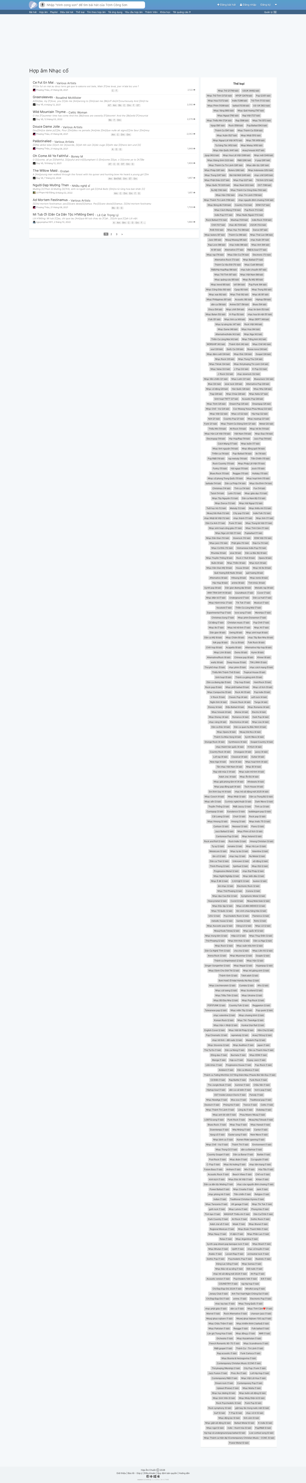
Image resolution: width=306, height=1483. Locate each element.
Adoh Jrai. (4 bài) (227, 776)
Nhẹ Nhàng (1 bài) (241, 1129)
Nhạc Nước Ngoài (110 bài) (249, 215)
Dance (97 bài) (260, 229)
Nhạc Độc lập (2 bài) (222, 906)
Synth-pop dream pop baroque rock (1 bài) (228, 1244)
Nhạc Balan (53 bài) (215, 314)
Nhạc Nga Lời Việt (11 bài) (228, 533)
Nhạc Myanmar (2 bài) (241, 955)
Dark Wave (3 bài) (264, 801)
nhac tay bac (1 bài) (225, 1303)
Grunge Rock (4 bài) (215, 742)
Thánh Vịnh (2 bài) (228, 975)
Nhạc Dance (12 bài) (225, 503)
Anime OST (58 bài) (239, 304)
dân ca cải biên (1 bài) (240, 1090)
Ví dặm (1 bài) (236, 1234)
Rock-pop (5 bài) (213, 687)
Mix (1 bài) (249, 1169)
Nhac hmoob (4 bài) (221, 712)
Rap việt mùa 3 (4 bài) (224, 771)
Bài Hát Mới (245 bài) (240, 175)
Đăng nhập (249, 4)
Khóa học (165, 12)
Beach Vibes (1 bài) (242, 1174)
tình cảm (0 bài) (251, 1418)
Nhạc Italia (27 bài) (258, 394)
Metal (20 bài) (266, 423)
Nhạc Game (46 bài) (228, 329)
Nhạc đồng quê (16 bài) (253, 448)
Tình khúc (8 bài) (256, 582)
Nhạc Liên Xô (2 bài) (263, 950)
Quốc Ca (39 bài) (235, 349)
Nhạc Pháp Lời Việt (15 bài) (251, 463)
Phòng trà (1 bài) (231, 1104)
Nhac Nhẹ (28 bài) (262, 389)
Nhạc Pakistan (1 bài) (219, 1328)
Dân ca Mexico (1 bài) (248, 1070)
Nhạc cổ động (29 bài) (217, 389)
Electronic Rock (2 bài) (248, 886)
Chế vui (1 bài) (263, 1174)
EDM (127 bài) (263, 205)
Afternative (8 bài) (218, 577)
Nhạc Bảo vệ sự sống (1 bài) (229, 1268)
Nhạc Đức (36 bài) (243, 354)
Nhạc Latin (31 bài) (240, 379)
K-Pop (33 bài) (259, 369)
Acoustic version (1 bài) (218, 1278)
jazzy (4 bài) (261, 751)
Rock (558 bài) (236, 125)
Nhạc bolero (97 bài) (215, 234)
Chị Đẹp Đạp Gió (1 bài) (217, 1298)
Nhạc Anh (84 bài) (260, 244)
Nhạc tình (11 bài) (264, 518)
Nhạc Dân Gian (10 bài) (217, 538)
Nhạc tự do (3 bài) (239, 851)
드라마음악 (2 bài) (240, 881)
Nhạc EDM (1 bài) (258, 1055)
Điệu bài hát (67, 12)
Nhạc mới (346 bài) (263, 155)
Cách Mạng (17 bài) (227, 443)
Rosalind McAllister (68, 97)
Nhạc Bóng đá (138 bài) (219, 205)
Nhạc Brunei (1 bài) (258, 1224)
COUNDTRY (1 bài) (228, 1283)
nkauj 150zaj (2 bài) (262, 1035)
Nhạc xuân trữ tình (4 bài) (251, 771)
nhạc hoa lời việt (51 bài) (260, 314)
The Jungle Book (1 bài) (219, 1085)
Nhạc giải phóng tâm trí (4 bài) (228, 781)
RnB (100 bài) (216, 229)
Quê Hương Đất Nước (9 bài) (228, 573)
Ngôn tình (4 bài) (218, 702)
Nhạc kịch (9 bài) (257, 563)
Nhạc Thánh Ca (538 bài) (250, 130)
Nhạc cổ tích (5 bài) (262, 687)
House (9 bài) (242, 568)
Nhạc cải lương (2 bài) (226, 990)
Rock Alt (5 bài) (242, 692)
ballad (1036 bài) (241, 105)
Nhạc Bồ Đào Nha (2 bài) (226, 1000)
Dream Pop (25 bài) (239, 403)
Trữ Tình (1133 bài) (260, 100)
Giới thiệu (121, 1473)
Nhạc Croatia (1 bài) (243, 1189)
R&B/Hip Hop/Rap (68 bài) (224, 269)
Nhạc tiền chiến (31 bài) (216, 379)
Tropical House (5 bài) (254, 672)
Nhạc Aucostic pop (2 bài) (220, 925)
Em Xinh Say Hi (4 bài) (220, 791)
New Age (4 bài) (218, 761)
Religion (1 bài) (262, 1194)
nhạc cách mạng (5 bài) (261, 667)
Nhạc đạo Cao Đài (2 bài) (224, 896)
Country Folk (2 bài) (239, 1005)
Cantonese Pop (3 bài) (227, 836)
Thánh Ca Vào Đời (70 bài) (228, 264)
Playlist (54, 12)
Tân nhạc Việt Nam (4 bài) (229, 766)
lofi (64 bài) (239, 284)
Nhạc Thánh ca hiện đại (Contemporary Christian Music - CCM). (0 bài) (239, 1437)
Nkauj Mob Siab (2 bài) (258, 901)
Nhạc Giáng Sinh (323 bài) (220, 160)
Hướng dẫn (184, 1473)
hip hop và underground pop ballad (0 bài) (224, 1433)
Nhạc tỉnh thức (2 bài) (239, 940)
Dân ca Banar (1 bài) (243, 1154)
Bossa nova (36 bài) (257, 349)
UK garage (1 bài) (239, 1204)
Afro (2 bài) (262, 985)
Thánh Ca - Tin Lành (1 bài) (249, 1348)
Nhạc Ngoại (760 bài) (228, 115)
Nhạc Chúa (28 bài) (235, 394)
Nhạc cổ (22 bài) (239, 413)
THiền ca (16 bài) (220, 453)
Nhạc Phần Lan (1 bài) (258, 1234)
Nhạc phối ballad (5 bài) (237, 687)
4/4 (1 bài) (266, 1278)
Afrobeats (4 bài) (255, 781)
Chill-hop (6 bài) (214, 647)
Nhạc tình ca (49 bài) (234, 319)
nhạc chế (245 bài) (263, 175)
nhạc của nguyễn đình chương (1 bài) (255, 1184)
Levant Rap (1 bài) (234, 1254)
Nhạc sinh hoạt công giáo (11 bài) (225, 528)
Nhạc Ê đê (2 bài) (219, 881)
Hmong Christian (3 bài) (261, 841)
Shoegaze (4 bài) (242, 751)
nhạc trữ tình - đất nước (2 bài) (227, 1040)
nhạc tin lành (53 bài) (258, 309)
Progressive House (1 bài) (238, 1065)
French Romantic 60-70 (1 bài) (224, 1343)
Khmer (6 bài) (263, 657)
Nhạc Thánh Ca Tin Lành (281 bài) (226, 165)
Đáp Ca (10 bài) (260, 543)
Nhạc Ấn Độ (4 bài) (249, 776)
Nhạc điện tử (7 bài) (215, 597)
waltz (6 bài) (217, 662)
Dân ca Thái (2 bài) (219, 861)
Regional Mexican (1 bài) (222, 1229)
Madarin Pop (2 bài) (255, 1040)
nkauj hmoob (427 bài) (253, 150)
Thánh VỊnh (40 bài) (239, 344)
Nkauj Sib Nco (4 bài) (250, 732)
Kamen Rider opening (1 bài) (250, 1139)
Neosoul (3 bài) (239, 826)
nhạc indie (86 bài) (238, 244)
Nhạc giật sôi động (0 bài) (218, 1423)
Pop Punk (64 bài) (258, 284)
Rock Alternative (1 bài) (235, 1313)
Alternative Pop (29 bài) (257, 384)
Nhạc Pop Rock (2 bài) (253, 1000)
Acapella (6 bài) (233, 647)
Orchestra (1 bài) (225, 1338)
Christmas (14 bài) (221, 488)
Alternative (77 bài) (234, 249)
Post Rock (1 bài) (217, 1159)
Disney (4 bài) (215, 707)
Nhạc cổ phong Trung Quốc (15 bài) (225, 478)
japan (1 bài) (263, 1045)
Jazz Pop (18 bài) (262, 438)
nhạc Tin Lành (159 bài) (250, 195)
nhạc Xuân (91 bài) (260, 239)
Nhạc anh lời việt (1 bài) (224, 1114)
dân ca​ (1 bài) (237, 1308)
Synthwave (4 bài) (237, 742)
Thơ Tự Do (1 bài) (212, 1050)
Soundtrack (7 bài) (244, 592)
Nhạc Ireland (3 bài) (252, 836)
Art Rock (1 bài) (239, 1219)
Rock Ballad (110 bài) (216, 220)
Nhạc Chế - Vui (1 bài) (217, 1144)
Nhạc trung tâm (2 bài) (216, 935)
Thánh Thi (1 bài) (240, 1144)
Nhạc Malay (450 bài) (251, 145)
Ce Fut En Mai (43, 82)
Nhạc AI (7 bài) (261, 627)
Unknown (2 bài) (241, 861)
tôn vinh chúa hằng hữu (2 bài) (251, 911)
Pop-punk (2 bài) (264, 1010)
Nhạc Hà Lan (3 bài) (256, 846)
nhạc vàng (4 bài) (217, 722)
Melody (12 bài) (237, 508)
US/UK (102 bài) (258, 225)
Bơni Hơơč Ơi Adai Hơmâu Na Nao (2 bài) (239, 980)
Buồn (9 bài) (217, 563)
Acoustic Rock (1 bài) (218, 1174)
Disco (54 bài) (215, 309)
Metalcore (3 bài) (217, 851)
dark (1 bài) (262, 1189)
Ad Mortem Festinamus (50, 200)
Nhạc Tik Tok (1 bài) (262, 1204)
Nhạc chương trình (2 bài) (251, 1015)
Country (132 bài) (243, 205)
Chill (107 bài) (218, 225)
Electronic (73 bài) (262, 254)
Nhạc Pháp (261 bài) (215, 170)
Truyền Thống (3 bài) (218, 806)
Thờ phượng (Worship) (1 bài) (226, 1368)
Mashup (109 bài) (239, 220)
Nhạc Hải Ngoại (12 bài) (250, 503)
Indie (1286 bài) (239, 100)
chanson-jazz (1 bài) (261, 1313)
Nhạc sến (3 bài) (213, 801)
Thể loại (80, 12)
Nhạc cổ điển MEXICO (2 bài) (250, 906)
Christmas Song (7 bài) (223, 617)
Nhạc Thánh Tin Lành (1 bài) (220, 1109)
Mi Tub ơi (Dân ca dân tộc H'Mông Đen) (63, 214)
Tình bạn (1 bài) (212, 1214)
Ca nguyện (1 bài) (259, 1159)
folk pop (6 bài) (220, 642)
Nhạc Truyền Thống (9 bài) (219, 558)
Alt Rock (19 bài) (238, 428)
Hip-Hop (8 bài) (220, 582)
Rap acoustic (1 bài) (227, 1353)
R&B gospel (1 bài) (223, 1348)
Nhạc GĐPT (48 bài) (259, 319)
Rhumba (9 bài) (218, 553)
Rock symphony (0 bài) (219, 1408)
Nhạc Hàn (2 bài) (255, 960)
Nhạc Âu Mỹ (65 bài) (253, 279)
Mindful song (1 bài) (255, 1288)
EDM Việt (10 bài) (262, 538)
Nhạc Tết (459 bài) (255, 140)
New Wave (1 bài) (259, 1134)
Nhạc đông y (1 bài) (245, 1333)
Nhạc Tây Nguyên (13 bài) (225, 498)
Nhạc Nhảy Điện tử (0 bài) (252, 1398)
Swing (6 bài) (235, 632)
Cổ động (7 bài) (216, 622)
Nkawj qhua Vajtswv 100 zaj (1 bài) (253, 1318)
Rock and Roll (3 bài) (214, 841)
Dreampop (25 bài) (261, 403)
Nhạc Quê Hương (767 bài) (251, 110)
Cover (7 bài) (263, 592)
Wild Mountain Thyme (49, 112)
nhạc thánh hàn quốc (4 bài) (230, 746)
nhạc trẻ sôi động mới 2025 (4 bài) (251, 791)
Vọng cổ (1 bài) (217, 1134)
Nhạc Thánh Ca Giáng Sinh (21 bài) (238, 423)
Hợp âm (43, 12)
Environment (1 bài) (261, 1144)
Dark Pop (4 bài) (261, 717)
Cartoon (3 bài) (221, 826)
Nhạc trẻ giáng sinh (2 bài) (256, 970)
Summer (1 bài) (242, 1085)
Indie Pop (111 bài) (224, 215)
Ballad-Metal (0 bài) (244, 1423)
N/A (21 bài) (214, 418)
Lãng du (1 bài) (245, 1109)
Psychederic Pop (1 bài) (240, 1259)
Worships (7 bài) (263, 612)
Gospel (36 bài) (263, 354)
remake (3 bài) (235, 846)
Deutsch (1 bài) (212, 1104)
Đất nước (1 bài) (254, 1268)
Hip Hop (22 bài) (260, 413)
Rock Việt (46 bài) (253, 324)
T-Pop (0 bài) (235, 1413)
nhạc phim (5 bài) (237, 667)
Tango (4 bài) (260, 702)
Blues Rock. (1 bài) (217, 1124)
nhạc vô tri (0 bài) (254, 1413)
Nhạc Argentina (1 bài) (247, 1239)
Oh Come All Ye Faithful (50, 156)
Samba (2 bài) (243, 920)
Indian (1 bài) (220, 1199)
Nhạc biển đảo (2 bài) (253, 876)
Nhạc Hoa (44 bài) (251, 329)
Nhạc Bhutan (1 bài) (218, 1249)
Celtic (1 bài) (267, 1104)
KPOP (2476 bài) (244, 95)
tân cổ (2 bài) (218, 856)
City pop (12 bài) (241, 513)
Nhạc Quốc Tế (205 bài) (218, 185)
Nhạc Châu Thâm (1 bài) (221, 1323)
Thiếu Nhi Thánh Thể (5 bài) (226, 672)
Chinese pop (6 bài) (243, 657)
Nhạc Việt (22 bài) (219, 413)
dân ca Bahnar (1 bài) (251, 1149)
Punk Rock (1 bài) (236, 1119)
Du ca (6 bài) (237, 642)
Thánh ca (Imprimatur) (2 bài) (228, 960)
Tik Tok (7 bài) (243, 602)
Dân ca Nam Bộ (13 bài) (253, 498)
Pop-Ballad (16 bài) (242, 453)
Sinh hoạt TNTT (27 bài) (226, 399)
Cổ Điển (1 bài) (218, 1080)
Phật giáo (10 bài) (240, 543)
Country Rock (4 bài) (220, 751)
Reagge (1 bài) (241, 1328)
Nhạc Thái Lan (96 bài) (261, 234)
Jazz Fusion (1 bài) (217, 1373)
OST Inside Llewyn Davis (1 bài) (230, 1094)
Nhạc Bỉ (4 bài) (253, 766)
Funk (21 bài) (210, 423)
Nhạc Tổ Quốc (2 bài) (221, 911)
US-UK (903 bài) (261, 105)
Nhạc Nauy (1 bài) (217, 1234)
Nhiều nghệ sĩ (81, 185)
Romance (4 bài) (240, 717)
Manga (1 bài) (219, 1060)
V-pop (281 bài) (262, 160)
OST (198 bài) (264, 185)
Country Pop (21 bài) (234, 418)
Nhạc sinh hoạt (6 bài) (257, 632)
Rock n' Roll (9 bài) (245, 558)
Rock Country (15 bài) (223, 463)
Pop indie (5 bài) (262, 692)
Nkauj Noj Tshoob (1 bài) (261, 1119)
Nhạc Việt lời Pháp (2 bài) (241, 1030)
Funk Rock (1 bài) (258, 1080)
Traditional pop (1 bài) (260, 1099)
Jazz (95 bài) (214, 239)
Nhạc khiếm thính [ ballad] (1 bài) (252, 1323)
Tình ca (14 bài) (242, 488)
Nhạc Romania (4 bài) (258, 707)
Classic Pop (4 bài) (238, 697)
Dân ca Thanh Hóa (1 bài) (260, 1050)
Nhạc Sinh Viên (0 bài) (224, 1398)
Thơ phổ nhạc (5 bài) (215, 667)
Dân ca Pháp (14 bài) (235, 483)
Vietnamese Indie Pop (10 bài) (251, 548)
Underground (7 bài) (239, 597)
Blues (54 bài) (259, 304)
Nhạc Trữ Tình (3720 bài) (219, 95)
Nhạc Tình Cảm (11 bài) (257, 528)
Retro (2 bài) (260, 920)
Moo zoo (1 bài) (238, 1099)
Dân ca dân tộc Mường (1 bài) (218, 1184)
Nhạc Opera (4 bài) (226, 732)
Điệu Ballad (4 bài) (235, 707)
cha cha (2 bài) (241, 950)
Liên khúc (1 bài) (214, 1065)
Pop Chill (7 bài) (261, 622)
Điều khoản (149, 1473)
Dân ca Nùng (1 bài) (234, 1050)
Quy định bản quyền (167, 1473)
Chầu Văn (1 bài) (262, 1085)
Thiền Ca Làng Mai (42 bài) (224, 339)
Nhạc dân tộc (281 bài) (257, 165)
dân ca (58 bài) (218, 304)
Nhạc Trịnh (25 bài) (216, 403)
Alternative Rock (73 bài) (227, 259)
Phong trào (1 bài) (260, 1209)
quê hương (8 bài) (254, 573)
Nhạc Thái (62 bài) (239, 294)
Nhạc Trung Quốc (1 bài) (250, 1303)
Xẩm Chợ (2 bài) (265, 1030)
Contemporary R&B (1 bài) (224, 1378)
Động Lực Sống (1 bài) (227, 1263)
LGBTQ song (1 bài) (214, 1119)
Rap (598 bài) (242, 120)
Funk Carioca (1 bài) (250, 1353)
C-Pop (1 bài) (213, 1164)
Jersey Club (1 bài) (218, 1293)
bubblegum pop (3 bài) (260, 811)
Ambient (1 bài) (226, 1070)
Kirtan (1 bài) (262, 1179)
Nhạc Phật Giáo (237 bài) (217, 180)
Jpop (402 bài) (212, 155)
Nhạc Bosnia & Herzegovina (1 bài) (239, 1358)
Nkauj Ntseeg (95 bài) (236, 239)
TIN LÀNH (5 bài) (258, 662)
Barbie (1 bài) (263, 1154)
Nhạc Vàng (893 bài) (224, 110)
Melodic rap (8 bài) (264, 587)
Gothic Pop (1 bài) (215, 1259)
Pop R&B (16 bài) (216, 458)
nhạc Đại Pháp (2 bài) (253, 871)
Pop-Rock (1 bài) (263, 1065)
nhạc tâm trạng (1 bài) (260, 1164)
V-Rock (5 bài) (218, 697)
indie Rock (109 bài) (261, 220)
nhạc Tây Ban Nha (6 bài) (260, 637)
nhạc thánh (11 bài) (242, 518)
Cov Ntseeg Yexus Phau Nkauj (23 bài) (252, 408)
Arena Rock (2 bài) (217, 955)
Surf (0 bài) (219, 1413)
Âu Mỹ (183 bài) (219, 190)
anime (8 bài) (238, 582)
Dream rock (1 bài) (224, 1383)
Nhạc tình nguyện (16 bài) (225, 448)
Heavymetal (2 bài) (217, 901)
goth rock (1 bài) (217, 1209)
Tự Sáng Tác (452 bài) (226, 145)
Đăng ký (265, 4)
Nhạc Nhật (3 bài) (236, 796)
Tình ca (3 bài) (262, 806)
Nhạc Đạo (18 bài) (264, 433)
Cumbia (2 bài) (246, 985)
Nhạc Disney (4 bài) (218, 717)
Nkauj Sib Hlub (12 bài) (218, 513)
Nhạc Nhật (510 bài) (251, 135)
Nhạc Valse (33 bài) (220, 369)
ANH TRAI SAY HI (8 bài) (219, 592)
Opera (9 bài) (265, 558)
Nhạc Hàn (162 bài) (225, 195)
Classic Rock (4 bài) (240, 702)
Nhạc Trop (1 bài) (238, 1124)
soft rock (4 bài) (259, 697)
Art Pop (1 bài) (257, 1273)
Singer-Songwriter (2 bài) (217, 965)
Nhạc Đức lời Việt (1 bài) (240, 1179)
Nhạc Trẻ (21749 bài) (228, 90)
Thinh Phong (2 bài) (219, 866)
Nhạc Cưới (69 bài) (254, 264)
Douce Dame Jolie (46, 126)
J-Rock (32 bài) (225, 374)
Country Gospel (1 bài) (218, 1154)
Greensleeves (43, 97)
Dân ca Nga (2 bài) (262, 940)
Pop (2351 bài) (263, 95)
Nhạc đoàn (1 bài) (238, 1159)
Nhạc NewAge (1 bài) (216, 1099)
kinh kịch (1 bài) (217, 1179)
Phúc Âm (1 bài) (238, 1373)
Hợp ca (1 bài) (236, 1060)
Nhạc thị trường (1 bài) (234, 1164)
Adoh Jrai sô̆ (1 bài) (219, 1224)
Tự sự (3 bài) (218, 846)
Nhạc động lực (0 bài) (229, 1418)
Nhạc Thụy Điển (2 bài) (260, 935)
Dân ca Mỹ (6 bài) (213, 637)
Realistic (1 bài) (263, 1259)
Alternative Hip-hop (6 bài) (258, 647)
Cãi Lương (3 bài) (220, 816)
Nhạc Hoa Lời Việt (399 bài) (236, 155)
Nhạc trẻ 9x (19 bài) (259, 428)
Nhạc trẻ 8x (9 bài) (262, 568)
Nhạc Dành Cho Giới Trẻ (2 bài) (224, 970)
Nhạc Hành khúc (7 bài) (220, 602)
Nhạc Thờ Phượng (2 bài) (229, 891)
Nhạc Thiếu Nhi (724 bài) (219, 120)
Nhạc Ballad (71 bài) (253, 259)
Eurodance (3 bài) (236, 811)
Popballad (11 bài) (253, 533)
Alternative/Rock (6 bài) (218, 657)
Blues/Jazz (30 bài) (263, 379)
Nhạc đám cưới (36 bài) (218, 354)
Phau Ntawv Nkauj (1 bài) (252, 1114)
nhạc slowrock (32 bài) (248, 374)
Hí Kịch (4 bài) (255, 746)
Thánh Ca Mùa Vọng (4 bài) (227, 737)
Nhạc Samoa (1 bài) (251, 1263)
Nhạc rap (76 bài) (215, 254)
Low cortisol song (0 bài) (261, 1433)
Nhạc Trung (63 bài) (261, 289)
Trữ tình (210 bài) (264, 180)
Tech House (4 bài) (253, 786)
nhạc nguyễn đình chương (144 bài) (255, 200)
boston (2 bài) (260, 881)
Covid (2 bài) (237, 901)
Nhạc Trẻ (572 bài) (262, 120)
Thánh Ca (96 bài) (237, 234)
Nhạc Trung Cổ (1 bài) (226, 1149)
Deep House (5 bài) (236, 662)
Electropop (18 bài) (216, 438)
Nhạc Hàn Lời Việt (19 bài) (217, 433)
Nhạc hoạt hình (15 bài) (258, 478)
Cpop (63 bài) (241, 289)
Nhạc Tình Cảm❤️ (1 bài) (260, 1308)
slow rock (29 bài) (233, 384)
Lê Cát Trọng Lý (108, 215)
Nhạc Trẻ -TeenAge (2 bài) (250, 1020)
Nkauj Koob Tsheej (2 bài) (226, 930)
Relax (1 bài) (226, 1239)
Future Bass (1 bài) (213, 1169)
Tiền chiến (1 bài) (242, 1194)
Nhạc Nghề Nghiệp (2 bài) (226, 876)
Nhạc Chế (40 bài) (262, 344)
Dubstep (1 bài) (263, 1109)
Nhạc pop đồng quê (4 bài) (227, 786)
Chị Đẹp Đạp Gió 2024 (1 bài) (227, 1288)
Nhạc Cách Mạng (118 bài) (227, 210)
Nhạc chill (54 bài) (235, 309)
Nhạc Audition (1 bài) (243, 1045)
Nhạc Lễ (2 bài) (262, 925)
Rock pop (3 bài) (257, 816)
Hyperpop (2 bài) (264, 965)
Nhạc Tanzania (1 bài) (216, 1204)
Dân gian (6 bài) (217, 632)
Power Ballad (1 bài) (219, 1189)
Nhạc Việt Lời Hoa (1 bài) (253, 1378)
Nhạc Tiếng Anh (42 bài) (254, 339)
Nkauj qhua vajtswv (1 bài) (219, 1318)
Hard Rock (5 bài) (262, 682)
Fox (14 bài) (259, 488)
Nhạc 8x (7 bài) (216, 627)
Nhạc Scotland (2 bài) (251, 990)
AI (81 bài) (216, 249)
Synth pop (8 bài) (212, 587)
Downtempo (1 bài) (219, 1129)
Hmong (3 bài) (238, 821)
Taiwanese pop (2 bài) (216, 1010)
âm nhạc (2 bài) (225, 886)
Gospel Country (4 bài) (262, 742)
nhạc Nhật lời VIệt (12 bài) (217, 518)
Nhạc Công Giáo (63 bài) (218, 289)
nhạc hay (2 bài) (237, 856)
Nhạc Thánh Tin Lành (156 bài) (219, 200)
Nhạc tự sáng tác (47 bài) (228, 324)
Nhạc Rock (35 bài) (224, 359)
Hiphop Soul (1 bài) (216, 1090)
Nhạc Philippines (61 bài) (219, 299)
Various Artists (66, 83)
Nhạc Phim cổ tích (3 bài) (249, 831)
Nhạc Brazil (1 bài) (262, 1244)
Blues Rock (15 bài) (219, 473)
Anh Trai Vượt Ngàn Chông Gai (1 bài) (250, 1293)
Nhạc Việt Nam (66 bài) (251, 274)
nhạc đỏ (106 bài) (237, 225)
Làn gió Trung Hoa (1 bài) (219, 1333)
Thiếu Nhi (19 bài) (217, 428)
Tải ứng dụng (115, 12)
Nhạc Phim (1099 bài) (218, 105)
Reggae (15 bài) (240, 473)
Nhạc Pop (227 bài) (242, 180)
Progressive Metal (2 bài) (226, 871)
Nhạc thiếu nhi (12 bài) (260, 508)
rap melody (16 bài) (237, 458)
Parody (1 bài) (256, 1094)
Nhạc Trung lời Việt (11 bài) (259, 523)
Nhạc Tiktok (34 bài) (219, 364)
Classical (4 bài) (239, 756)
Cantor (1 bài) (260, 1129)
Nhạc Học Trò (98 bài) (238, 229)
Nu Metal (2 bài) (257, 856)
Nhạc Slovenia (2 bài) (218, 1045)
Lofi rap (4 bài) (220, 756)
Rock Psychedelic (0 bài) (228, 1403)
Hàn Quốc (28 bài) (241, 389)
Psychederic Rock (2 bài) (236, 916)
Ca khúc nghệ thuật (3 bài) (238, 801)
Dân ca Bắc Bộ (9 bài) (256, 553)
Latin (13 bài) (234, 493)
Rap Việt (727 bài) (251, 115)
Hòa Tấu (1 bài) (265, 1169)
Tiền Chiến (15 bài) (260, 458)
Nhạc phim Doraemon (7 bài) (252, 617)
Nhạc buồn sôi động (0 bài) (252, 1393)
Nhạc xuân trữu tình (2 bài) (250, 945)
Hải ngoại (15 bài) (239, 468)
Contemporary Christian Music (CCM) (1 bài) (239, 1363)
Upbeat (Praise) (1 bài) (228, 1388)
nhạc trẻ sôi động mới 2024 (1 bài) (230, 1273)
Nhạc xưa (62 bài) (217, 294)
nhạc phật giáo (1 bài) (215, 1308)
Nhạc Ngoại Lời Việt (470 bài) (227, 140)
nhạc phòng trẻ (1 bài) (219, 1194)
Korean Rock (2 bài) (224, 1020)
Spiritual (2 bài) (240, 866)
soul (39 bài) (217, 349)
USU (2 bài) (214, 916)
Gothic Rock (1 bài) (260, 1219)
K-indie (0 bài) (265, 1423)
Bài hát (33, 12)
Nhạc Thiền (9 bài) (236, 563)
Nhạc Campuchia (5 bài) (219, 692)
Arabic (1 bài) (215, 1254)
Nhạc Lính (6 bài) (222, 652)
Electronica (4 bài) (239, 722)
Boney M (77, 156)
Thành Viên (151, 12)
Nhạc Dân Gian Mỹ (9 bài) (219, 568)
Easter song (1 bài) (237, 1134)
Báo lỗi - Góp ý (135, 1473)
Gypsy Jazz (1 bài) (256, 1060)
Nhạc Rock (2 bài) (224, 945)
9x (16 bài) (261, 453)
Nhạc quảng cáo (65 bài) (227, 279)
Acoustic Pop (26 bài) (252, 399)
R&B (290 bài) (244, 160)
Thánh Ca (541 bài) (224, 130)
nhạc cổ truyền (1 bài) (258, 1249)
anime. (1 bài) (239, 1298)
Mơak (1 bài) (239, 1224)
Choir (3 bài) (239, 816)
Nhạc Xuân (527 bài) (227, 135)
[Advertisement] (153, 41)
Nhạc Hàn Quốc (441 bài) (225, 150)
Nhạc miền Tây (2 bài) (241, 1010)
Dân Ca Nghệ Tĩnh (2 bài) (217, 950)
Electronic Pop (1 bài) (260, 1298)
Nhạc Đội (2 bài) (260, 866)
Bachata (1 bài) (238, 1055)
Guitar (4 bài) (257, 756)
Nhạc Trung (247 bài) (215, 175)
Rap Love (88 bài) (216, 244)
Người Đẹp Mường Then (51, 185)
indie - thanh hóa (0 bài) (239, 1428)
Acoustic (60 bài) (243, 299)
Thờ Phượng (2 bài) (215, 940)
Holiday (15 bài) (260, 473)
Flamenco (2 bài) (261, 916)
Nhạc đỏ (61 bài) (260, 294)
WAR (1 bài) (264, 1333)
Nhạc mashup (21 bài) (258, 418)
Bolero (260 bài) (236, 170)
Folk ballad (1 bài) (260, 1328)
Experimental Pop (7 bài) (219, 612)
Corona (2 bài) (253, 891)
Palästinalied (42, 141)
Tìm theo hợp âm (96, 12)
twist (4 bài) (236, 761)
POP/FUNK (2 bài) (216, 1005)
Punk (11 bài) (235, 523)
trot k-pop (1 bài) (263, 1090)
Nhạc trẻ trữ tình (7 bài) (239, 627)
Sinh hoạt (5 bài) (223, 677)
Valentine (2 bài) (260, 851)
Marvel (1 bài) (213, 1313)
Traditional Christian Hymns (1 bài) (247, 1199)
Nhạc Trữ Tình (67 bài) (225, 274)
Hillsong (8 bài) (238, 577)
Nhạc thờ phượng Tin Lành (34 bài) (251, 364)
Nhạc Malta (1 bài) (252, 1388)
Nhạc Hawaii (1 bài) (260, 1124)
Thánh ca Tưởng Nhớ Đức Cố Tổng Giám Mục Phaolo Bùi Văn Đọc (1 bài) (239, 1075)
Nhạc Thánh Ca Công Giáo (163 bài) (248, 190)
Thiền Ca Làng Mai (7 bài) (248, 607)
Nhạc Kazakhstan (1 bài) (249, 1338)
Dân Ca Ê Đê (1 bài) (263, 1214)
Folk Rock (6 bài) (256, 642)
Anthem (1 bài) (233, 1169)
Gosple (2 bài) (263, 955)
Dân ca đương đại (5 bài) (219, 682)
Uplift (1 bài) (238, 1249)
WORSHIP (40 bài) (216, 344)
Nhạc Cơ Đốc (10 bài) (222, 548)
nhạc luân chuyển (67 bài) (253, 269)
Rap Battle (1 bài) (237, 1080)
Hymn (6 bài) (257, 652)
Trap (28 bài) (216, 394)
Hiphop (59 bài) (263, 299)
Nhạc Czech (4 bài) (214, 796)
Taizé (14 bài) (217, 493)
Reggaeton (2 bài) (261, 1005)
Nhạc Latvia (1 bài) (238, 1209)
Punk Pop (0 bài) (253, 1403)
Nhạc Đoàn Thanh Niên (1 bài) (253, 1229)
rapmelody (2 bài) (239, 1035)
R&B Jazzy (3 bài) (242, 806)
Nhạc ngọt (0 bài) (215, 1428)
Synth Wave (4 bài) (254, 737)
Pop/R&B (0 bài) (263, 1428)
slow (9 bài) (235, 553)
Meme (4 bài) (241, 712)
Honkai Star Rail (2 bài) (252, 1025)
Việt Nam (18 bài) (242, 433)
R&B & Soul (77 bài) (257, 249)
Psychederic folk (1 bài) (245, 1278)
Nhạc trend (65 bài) (220, 284)
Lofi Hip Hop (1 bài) (259, 1373)
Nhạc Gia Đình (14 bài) (261, 483)
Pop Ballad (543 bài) (257, 125)
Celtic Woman (78, 112)
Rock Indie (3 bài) (237, 841)
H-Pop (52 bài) (236, 314)
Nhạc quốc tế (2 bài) (253, 930)
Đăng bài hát (227, 4)
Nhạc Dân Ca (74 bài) (238, 254)
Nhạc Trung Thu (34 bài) (250, 359)
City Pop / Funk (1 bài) (255, 1368)
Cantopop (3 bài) (215, 811)
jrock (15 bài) (258, 468)
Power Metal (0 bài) (239, 1442)
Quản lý (270, 12)
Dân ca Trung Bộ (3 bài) (261, 796)
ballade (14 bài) (213, 483)
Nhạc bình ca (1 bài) (223, 1139)
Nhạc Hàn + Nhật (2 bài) (225, 1025)
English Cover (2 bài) (214, 1030)
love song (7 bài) (243, 612)
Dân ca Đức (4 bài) (220, 727)
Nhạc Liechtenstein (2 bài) (222, 985)
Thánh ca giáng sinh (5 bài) (248, 677)
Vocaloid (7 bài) (224, 607)
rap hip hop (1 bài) (250, 1283)
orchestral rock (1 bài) (258, 1254)
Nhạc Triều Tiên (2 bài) (226, 995)
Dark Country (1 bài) (218, 1219)
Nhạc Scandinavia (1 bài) (255, 1343)
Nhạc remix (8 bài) (259, 577)
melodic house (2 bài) (222, 920)
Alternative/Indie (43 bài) (228, 334)
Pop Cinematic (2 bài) (216, 1035)
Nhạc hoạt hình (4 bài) (256, 761)
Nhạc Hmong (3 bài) (217, 821)
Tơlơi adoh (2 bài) (249, 975)
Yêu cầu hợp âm (134, 12)
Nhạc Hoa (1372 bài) (218, 100)
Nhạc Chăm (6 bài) (235, 637)
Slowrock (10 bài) (241, 538)
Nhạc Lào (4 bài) (260, 722)
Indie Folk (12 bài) (262, 513)
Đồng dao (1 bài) (219, 1055)
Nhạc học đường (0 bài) (223, 1393)
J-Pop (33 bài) (241, 369)
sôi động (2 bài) (260, 861)
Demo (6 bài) (241, 652)
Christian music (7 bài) (239, 622)
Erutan (64, 171)
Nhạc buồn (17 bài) (250, 443)
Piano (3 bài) (257, 826)
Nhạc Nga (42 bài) (253, 334)
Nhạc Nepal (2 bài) (243, 965)
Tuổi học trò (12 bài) (216, 508)
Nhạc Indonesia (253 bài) (260, 170)
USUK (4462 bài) (250, 90)
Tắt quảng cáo (181, 12)
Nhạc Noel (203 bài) (244, 185)
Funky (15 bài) (220, 468)
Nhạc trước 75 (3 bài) (259, 821)
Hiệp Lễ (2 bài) (238, 935)
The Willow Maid (45, 170)
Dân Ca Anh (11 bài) (215, 523)
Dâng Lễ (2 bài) (243, 925)
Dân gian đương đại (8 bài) (238, 587)
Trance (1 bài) (250, 1104)
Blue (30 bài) (214, 384)
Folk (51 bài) (214, 319)
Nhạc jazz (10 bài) (218, 543)
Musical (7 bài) (261, 602)
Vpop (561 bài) (218, 125)
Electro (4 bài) (259, 712)
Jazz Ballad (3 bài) (224, 831)
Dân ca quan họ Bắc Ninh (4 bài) (250, 727)
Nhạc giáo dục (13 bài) (256, 493)
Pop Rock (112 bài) (254, 210)
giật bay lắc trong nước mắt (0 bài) (252, 1408)
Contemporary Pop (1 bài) (249, 1383)
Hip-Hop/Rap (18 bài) (239, 438)
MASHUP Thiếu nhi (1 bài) (237, 1214)
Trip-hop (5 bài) (242, 682)
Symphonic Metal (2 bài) (253, 896)
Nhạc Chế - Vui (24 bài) (217, 408)
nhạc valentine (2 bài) (224, 1015)
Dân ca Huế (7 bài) (262, 597)
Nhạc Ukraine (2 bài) (252, 995)
